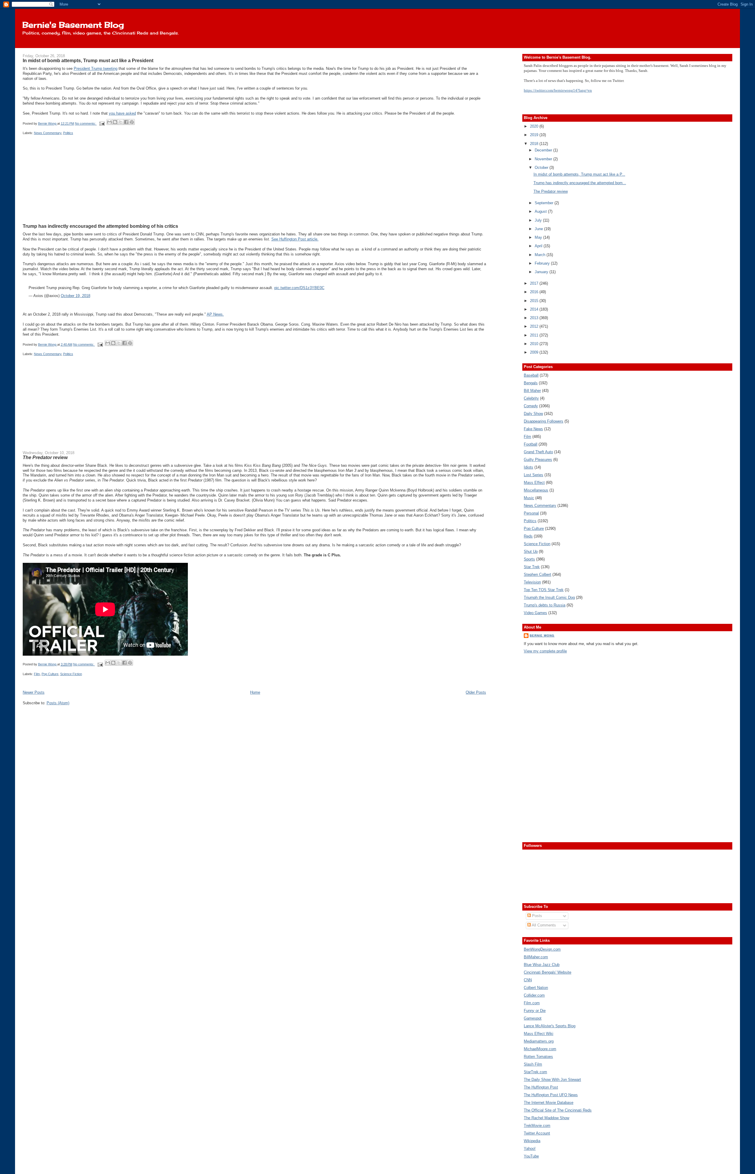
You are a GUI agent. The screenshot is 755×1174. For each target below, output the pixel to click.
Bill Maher (532, 390)
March (540, 255)
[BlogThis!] (115, 122)
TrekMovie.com (537, 1125)
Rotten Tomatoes (538, 1056)
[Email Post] (102, 123)
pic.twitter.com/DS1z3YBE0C (299, 288)
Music (529, 498)
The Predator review (551, 191)
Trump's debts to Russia (544, 605)
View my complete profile (545, 651)
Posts (536, 916)
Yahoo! (530, 1148)
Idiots (528, 467)
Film (37, 674)
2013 (534, 318)
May (539, 237)
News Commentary (47, 133)
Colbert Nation (536, 987)
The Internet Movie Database (548, 1102)
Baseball (531, 375)
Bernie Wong (542, 635)
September (544, 203)
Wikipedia (532, 1141)
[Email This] (109, 122)
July (539, 220)
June (539, 229)
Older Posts (476, 692)
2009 (534, 352)
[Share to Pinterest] (132, 122)
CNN (528, 980)
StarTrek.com (535, 1072)
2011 (534, 335)
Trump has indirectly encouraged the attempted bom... (580, 183)
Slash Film (533, 1064)
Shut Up (531, 551)
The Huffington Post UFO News (551, 1095)
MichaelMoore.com (540, 1049)
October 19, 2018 (75, 296)
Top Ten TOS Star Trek (544, 590)
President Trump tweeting (95, 68)
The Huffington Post (541, 1087)
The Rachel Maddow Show (546, 1118)
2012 (534, 326)
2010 (534, 344)
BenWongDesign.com (542, 949)
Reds (528, 536)
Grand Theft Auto (538, 452)
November (544, 159)
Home (255, 692)
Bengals (531, 383)
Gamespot (532, 1018)
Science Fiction (71, 674)
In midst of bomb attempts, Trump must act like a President (88, 60)
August (541, 211)
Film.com (532, 1003)
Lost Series (533, 475)
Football (530, 444)
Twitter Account (537, 1133)
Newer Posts (34, 692)
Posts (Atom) (58, 703)
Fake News (533, 429)
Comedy (531, 406)
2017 (534, 283)
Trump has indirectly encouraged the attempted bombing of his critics (100, 226)
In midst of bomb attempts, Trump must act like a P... (579, 174)
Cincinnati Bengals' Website (547, 972)
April (539, 246)
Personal (531, 513)
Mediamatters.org (539, 1041)
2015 (534, 301)
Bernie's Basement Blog (73, 25)
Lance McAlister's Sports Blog (549, 1026)
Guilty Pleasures (538, 459)
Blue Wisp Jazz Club (541, 964)
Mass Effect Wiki (538, 1033)
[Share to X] (121, 122)
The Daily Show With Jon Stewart (552, 1079)
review (45, 457)
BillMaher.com (536, 957)
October (542, 167)
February (543, 263)
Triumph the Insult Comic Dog (549, 597)
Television (532, 582)
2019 (534, 135)
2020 (534, 126)
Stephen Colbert (537, 574)
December (544, 150)
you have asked (122, 113)
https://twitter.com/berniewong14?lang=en (558, 90)
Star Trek (532, 567)
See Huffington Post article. (295, 239)
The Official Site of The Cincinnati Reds (558, 1110)
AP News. (215, 314)
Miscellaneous (536, 490)
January (542, 272)
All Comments (543, 925)
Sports (529, 559)
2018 (534, 143)
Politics (68, 133)
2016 (534, 292)
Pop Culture (50, 674)
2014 (534, 309)
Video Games (535, 613)
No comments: (86, 123)
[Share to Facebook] (126, 122)
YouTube (531, 1156)
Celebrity (531, 398)
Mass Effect (534, 482)
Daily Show (533, 413)
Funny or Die (535, 1010)
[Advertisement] (67, 186)
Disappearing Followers (543, 421)
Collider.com (534, 995)
